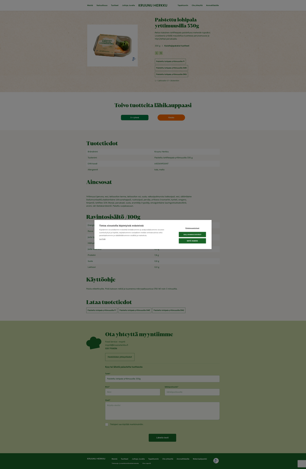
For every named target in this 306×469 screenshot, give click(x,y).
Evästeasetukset (192, 228)
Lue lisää (102, 239)
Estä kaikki (192, 241)
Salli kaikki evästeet (192, 234)
